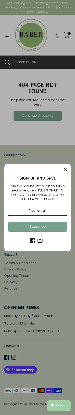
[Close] (65, 169)
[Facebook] (32, 240)
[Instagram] (40, 240)
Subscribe (38, 226)
